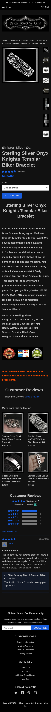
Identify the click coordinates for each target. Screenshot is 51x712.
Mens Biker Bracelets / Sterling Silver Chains (29, 40)
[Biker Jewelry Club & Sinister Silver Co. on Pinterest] (28, 693)
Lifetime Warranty (25, 646)
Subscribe (40, 628)
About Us (26, 671)
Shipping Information (25, 642)
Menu (8, 7)
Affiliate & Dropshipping (25, 675)
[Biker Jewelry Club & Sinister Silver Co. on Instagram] (35, 693)
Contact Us (25, 667)
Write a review (32, 396)
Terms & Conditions (25, 650)
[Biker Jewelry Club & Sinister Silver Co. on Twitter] (15, 693)
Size (4, 182)
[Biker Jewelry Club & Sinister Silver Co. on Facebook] (22, 693)
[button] (9, 171)
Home (4, 40)
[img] (9, 539)
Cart (47, 7)
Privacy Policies (25, 654)
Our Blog (25, 679)
